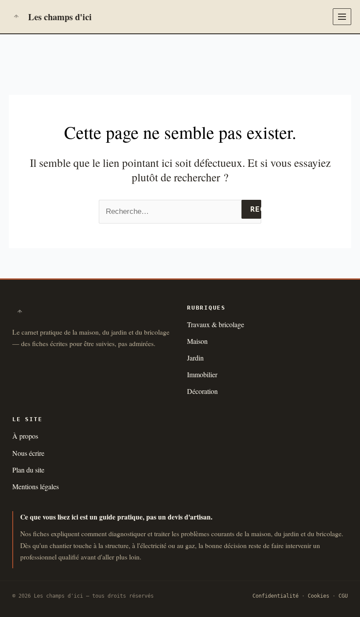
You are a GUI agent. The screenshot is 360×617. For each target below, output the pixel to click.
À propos (25, 435)
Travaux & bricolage (215, 324)
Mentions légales (35, 486)
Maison (197, 341)
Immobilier (202, 374)
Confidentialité (275, 596)
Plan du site (28, 469)
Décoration (202, 391)
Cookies (318, 596)
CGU (343, 596)
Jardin (195, 357)
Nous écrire (28, 453)
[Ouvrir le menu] (342, 16)
